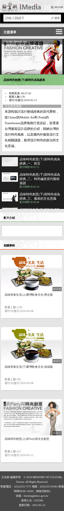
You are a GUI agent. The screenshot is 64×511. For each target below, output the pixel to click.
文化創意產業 (13, 106)
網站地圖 (59, 7)
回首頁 (20, 6)
